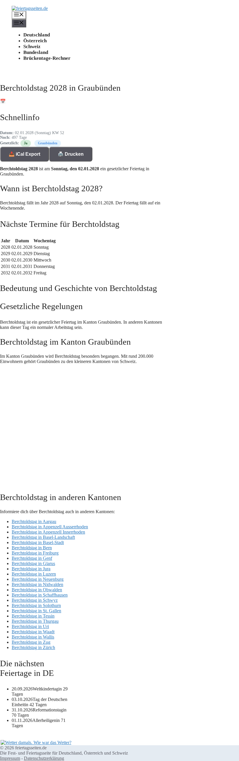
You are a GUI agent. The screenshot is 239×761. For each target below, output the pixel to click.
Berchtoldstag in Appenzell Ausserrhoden (50, 526)
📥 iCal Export (24, 154)
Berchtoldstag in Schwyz (35, 600)
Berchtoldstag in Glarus (33, 563)
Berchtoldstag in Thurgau (35, 621)
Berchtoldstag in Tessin (33, 615)
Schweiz (32, 46)
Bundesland (35, 52)
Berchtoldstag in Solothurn (36, 605)
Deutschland (36, 35)
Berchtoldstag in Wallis (33, 636)
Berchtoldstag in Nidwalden (37, 584)
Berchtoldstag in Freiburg (35, 552)
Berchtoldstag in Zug (31, 642)
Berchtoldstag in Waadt (33, 631)
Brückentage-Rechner (47, 58)
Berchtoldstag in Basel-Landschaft (43, 537)
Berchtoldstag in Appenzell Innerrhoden (48, 531)
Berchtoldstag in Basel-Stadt (38, 542)
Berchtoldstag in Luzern (34, 573)
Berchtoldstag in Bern (32, 547)
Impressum (10, 758)
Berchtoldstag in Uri (30, 626)
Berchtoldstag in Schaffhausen (40, 594)
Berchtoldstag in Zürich (33, 647)
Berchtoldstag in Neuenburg (38, 579)
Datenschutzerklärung (44, 758)
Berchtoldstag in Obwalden (37, 589)
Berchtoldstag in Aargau (34, 521)
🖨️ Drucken (71, 154)
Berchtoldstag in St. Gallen (36, 610)
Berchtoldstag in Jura (31, 568)
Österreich (35, 40)
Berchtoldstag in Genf (32, 558)
